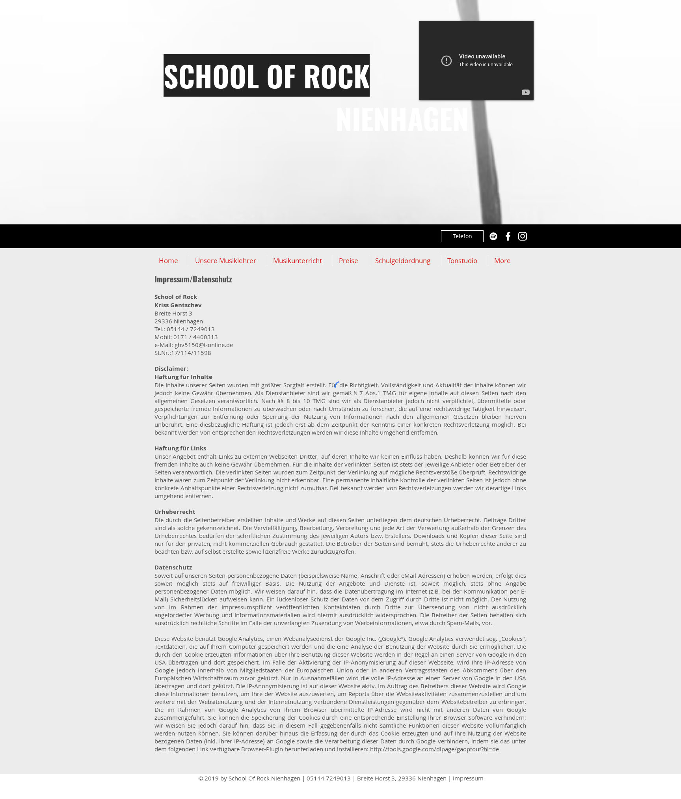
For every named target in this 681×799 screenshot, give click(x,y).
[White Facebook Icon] (508, 236)
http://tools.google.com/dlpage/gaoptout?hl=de (434, 749)
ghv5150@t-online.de (204, 345)
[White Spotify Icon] (493, 236)
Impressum (468, 778)
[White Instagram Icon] (522, 236)
